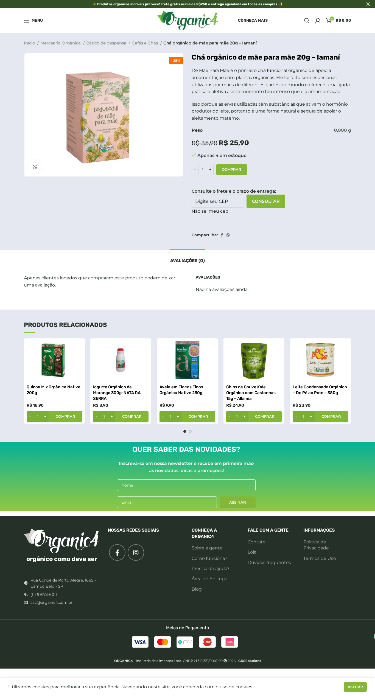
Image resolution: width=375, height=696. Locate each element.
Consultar (266, 201)
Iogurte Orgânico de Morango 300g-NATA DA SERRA (117, 393)
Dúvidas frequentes (269, 562)
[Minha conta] (317, 20)
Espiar (78, 347)
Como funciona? (209, 558)
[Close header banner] (368, 4)
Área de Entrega (209, 578)
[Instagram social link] (136, 552)
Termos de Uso (319, 558)
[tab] (187, 257)
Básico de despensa (106, 43)
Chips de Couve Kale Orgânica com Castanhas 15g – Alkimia (251, 393)
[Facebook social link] (222, 234)
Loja (252, 552)
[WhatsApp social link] (228, 234)
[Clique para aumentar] (35, 166)
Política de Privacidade (316, 545)
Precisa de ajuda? (211, 568)
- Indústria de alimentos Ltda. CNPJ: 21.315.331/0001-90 (168, 661)
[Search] (306, 20)
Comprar (231, 169)
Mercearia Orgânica (61, 43)
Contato (256, 542)
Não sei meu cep (210, 211)
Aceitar (355, 687)
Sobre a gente (207, 548)
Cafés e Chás (145, 43)
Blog (197, 589)
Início (30, 43)
